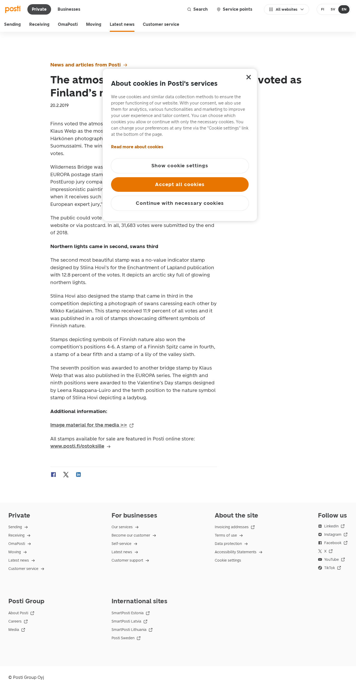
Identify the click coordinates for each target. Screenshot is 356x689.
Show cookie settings (179, 166)
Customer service (161, 24)
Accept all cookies (179, 184)
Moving (93, 24)
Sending (12, 24)
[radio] (323, 9)
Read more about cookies (137, 146)
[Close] (248, 77)
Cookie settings (228, 560)
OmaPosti (68, 24)
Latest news (122, 24)
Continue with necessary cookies (180, 203)
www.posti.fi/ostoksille (77, 446)
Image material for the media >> (88, 425)
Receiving (39, 24)
